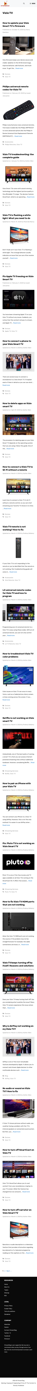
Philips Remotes (10, 144)
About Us (6, 1287)
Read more (19, 68)
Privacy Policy (8, 1305)
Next (9, 1271)
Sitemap (6, 1293)
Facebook (7, 1336)
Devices (7, 74)
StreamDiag (20, 1380)
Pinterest (7, 1339)
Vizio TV (7, 77)
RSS (5, 1295)
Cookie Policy (8, 1308)
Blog (6, 1076)
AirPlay (7, 1078)
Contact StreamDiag (10, 1330)
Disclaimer (7, 1314)
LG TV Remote (10, 644)
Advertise (7, 1324)
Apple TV (8, 331)
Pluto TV (8, 892)
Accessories (9, 142)
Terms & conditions (9, 1311)
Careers (6, 1327)
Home (6, 1284)
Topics (6, 1290)
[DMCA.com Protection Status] (18, 1373)
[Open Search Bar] (24, 3)
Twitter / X (7, 1333)
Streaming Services (11, 771)
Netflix (7, 773)
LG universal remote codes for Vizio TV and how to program (17, 593)
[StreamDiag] (5, 3)
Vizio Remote (9, 580)
